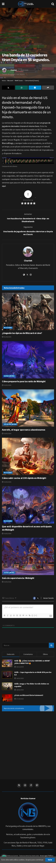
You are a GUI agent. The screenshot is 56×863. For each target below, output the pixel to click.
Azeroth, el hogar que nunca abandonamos (23, 429)
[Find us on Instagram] (25, 785)
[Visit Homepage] (28, 4)
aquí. (4, 186)
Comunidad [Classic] (32, 80)
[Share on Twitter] (8, 88)
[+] (35, 615)
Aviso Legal (43, 856)
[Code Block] (26, 615)
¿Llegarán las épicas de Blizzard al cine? (22, 333)
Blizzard (10, 80)
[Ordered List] (16, 615)
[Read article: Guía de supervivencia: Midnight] (28, 556)
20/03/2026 (7, 385)
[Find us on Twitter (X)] (19, 785)
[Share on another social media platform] (48, 88)
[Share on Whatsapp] (21, 88)
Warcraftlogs (7, 143)
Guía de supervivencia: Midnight (18, 578)
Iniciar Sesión (48, 598)
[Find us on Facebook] (31, 785)
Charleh (13, 70)
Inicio (4, 80)
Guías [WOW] (9, 376)
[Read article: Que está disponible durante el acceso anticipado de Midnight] (28, 504)
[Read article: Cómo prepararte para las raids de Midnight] (28, 359)
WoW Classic (19, 80)
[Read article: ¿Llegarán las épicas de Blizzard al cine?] (28, 311)
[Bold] (4, 615)
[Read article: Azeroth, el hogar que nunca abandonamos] (28, 408)
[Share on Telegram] (35, 88)
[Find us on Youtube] (37, 785)
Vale (50, 859)
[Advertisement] (28, 743)
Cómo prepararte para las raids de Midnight (24, 381)
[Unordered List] (20, 615)
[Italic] (7, 615)
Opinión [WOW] (10, 424)
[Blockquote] (23, 615)
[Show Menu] (3, 4)
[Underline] (10, 615)
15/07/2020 (24, 70)
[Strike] (13, 615)
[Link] (29, 615)
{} (32, 615)
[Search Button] (52, 4)
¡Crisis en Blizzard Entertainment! (28, 695)
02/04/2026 (7, 337)
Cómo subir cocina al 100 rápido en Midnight (24, 477)
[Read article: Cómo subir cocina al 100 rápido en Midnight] (28, 456)
